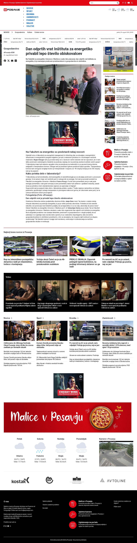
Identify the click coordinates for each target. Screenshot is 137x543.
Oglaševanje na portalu (34, 3)
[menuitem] (30, 8)
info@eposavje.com (26, 510)
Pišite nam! (117, 506)
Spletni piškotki (47, 501)
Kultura (29, 32)
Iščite (117, 2)
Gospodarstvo (20, 32)
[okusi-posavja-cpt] (63, 134)
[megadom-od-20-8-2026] (118, 59)
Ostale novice (39, 32)
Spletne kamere (21, 3)
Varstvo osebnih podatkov (51, 504)
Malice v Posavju (9, 3)
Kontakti (45, 508)
